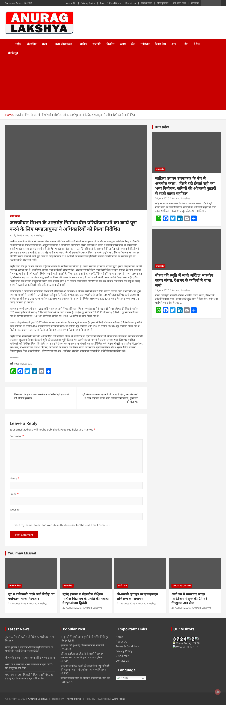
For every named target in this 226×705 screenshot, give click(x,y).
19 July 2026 (162, 290)
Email (14, 494)
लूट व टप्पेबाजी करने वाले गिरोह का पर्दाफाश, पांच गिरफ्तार (31, 596)
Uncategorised (182, 585)
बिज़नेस (110, 44)
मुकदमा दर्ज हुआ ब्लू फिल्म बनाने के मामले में (82, 645)
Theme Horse (73, 698)
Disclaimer (130, 3)
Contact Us (122, 660)
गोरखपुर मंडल (162, 3)
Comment (17, 436)
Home (119, 636)
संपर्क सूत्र (13, 53)
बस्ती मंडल (195, 3)
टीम (186, 44)
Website (14, 509)
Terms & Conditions (110, 3)
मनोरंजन (145, 44)
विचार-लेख (160, 44)
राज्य (44, 44)
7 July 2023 (16, 235)
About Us (71, 3)
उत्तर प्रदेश (162, 127)
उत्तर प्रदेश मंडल (63, 44)
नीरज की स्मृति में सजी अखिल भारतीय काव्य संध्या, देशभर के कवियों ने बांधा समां (184, 280)
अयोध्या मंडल (146, 3)
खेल (133, 44)
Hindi (125, 677)
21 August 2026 (126, 603)
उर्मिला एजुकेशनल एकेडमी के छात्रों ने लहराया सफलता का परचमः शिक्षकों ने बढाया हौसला (82, 655)
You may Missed (22, 553)
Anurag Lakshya (34, 235)
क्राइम (123, 44)
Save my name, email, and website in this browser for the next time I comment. (62, 525)
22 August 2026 (17, 603)
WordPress (118, 698)
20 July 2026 (162, 198)
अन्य (173, 44)
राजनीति (97, 44)
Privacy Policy (88, 3)
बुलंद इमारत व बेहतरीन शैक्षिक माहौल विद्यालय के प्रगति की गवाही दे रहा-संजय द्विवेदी (86, 598)
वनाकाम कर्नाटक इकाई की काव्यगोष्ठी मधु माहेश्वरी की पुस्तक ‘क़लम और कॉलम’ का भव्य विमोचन (85, 667)
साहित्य (83, 44)
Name (14, 478)
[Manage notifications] (218, 692)
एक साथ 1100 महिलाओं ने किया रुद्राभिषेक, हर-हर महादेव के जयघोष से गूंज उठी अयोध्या (29, 676)
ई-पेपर (197, 44)
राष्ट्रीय (18, 44)
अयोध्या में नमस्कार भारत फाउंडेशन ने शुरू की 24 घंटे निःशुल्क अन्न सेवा (189, 598)
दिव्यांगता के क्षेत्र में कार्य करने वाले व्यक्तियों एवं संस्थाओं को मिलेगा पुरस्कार (41, 396)
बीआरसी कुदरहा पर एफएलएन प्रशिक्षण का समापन (137, 596)
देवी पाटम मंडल (179, 3)
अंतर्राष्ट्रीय (32, 44)
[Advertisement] (108, 84)
